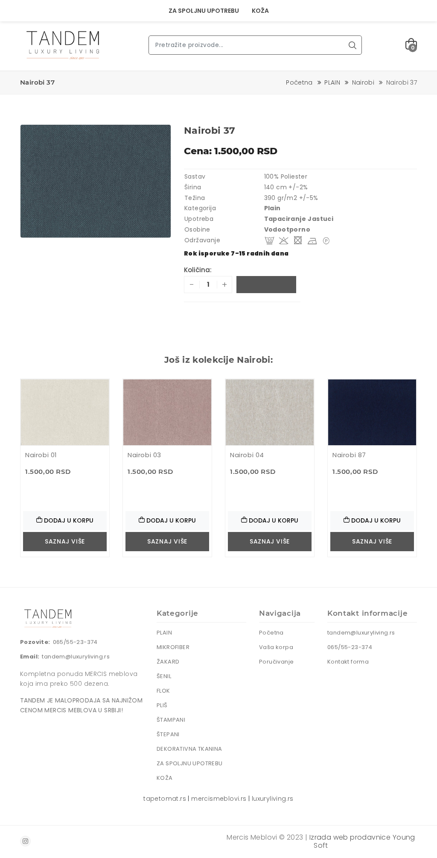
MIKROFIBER (173, 647)
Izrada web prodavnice (349, 837)
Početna (299, 82)
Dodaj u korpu (266, 284)
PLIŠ (162, 705)
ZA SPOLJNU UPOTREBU (204, 10)
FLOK (163, 691)
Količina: (198, 270)
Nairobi (363, 82)
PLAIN (332, 82)
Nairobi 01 (41, 454)
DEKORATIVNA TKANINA (189, 749)
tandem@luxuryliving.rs (76, 656)
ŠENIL (164, 676)
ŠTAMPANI (171, 720)
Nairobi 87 (349, 454)
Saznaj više (65, 541)
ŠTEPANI (168, 734)
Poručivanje (276, 662)
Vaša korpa (276, 647)
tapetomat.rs (164, 798)
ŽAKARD (168, 662)
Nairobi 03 (144, 454)
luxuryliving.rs (273, 798)
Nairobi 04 (247, 454)
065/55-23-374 (75, 642)
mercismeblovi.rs (218, 798)
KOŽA (260, 10)
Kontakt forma (348, 662)
